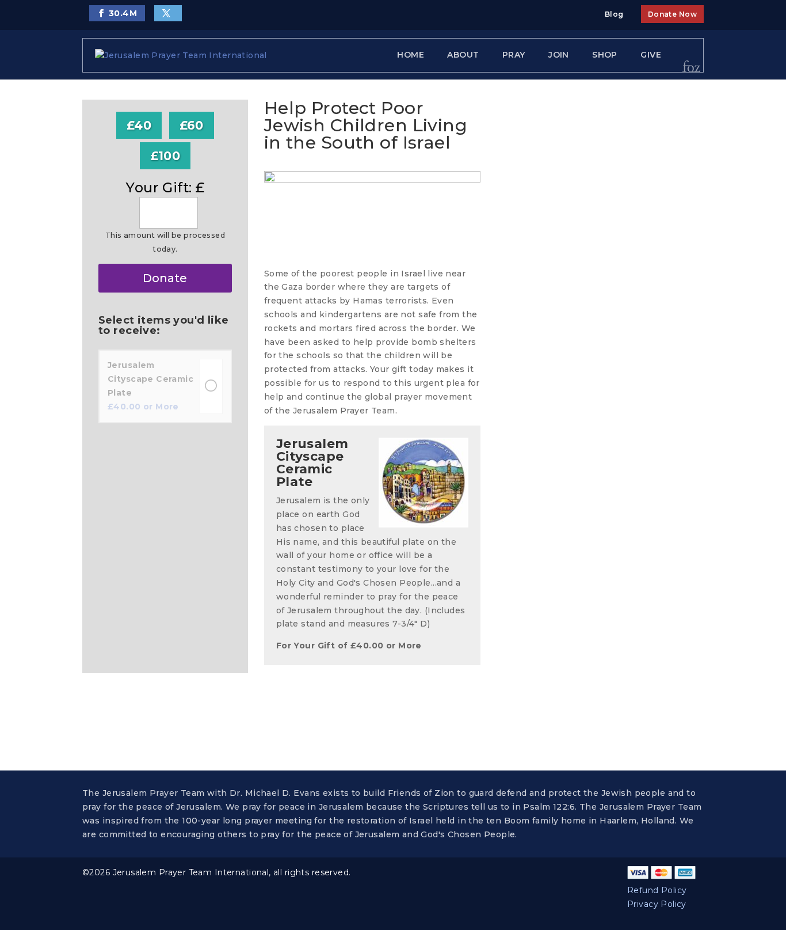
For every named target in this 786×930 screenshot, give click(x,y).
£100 (165, 156)
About (463, 55)
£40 (139, 125)
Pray (513, 55)
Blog (614, 14)
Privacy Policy (656, 904)
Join (558, 55)
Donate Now (672, 14)
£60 (192, 125)
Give (650, 55)
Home (410, 55)
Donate (165, 278)
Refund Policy (656, 890)
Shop (604, 55)
